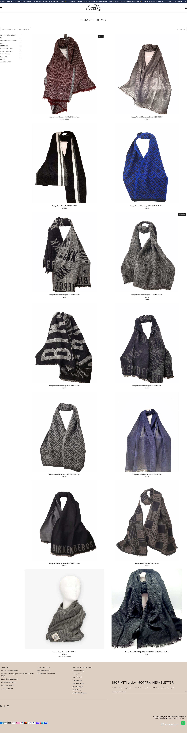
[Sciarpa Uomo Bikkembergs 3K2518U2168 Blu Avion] (147, 163)
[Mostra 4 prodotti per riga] (185, 29)
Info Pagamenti (77, 680)
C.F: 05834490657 (7, 689)
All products (5, 54)
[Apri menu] (3, 7)
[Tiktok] (4, 706)
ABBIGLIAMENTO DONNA (8, 40)
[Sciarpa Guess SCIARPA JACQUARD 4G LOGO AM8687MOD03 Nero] (147, 609)
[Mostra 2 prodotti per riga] (177, 29)
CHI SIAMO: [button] (5, 668)
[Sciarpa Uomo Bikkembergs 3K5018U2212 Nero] (64, 343)
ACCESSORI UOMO (6, 49)
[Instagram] (8, 706)
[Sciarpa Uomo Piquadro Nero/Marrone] (147, 520)
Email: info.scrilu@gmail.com (9, 679)
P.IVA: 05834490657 (7, 685)
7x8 (1, 38)
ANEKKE (2, 59)
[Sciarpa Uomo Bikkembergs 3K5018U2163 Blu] (147, 432)
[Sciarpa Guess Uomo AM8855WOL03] (64, 609)
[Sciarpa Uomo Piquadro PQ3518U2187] (64, 163)
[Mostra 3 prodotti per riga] (181, 29)
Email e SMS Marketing (79, 693)
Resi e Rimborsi (77, 677)
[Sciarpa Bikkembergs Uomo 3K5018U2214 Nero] (64, 520)
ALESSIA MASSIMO (6, 51)
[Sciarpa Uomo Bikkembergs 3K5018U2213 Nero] (64, 252)
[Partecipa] (185, 691)
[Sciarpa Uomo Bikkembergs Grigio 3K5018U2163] (147, 74)
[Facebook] (1, 706)
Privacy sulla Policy (78, 671)
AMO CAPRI (4, 57)
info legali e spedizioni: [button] (82, 668)
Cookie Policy (77, 690)
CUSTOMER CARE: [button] (43, 668)
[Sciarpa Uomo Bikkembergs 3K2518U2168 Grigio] (64, 432)
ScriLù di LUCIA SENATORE (9, 671)
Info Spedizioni (77, 674)
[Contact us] (183, 723)
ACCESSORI (4, 46)
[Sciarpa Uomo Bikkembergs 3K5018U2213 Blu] (147, 343)
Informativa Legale (78, 683)
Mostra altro (5, 62)
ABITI (2, 43)
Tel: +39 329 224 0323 (8, 682)
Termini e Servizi (78, 687)
